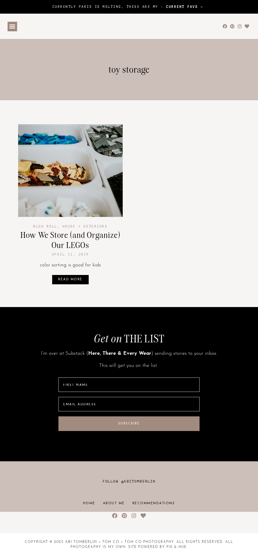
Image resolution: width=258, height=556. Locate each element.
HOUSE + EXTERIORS (85, 226)
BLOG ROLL (45, 226)
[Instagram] (239, 26)
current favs (182, 7)
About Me (114, 503)
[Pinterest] (232, 26)
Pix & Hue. (177, 547)
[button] (12, 26)
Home (89, 503)
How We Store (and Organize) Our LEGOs (70, 240)
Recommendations (154, 503)
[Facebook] (225, 26)
